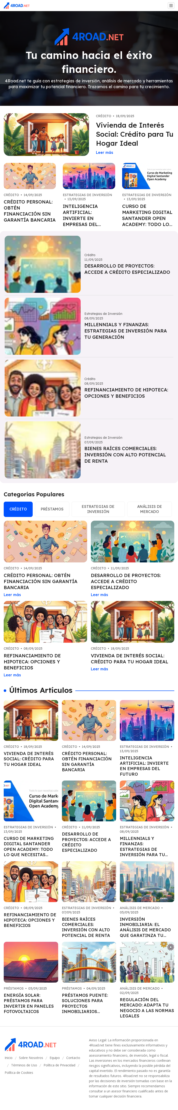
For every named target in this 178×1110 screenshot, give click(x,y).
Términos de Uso (24, 1065)
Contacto (73, 1057)
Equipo (55, 1057)
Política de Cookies (19, 1072)
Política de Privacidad (59, 1065)
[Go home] (18, 5)
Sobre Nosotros (31, 1057)
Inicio (9, 1057)
